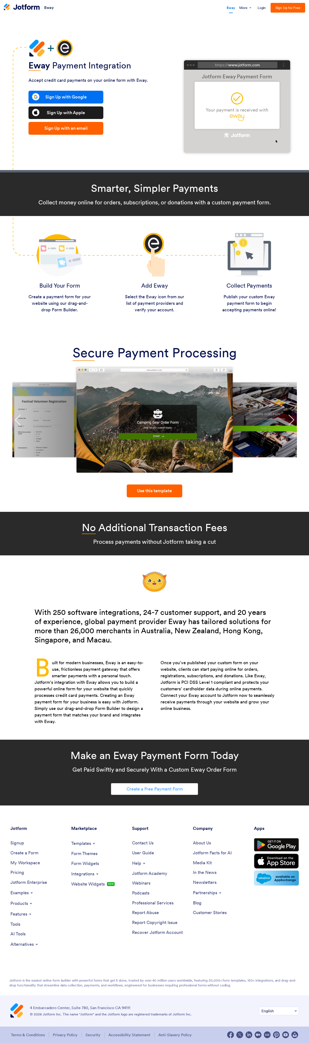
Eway (49, 7)
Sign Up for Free (287, 8)
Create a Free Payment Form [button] (154, 789)
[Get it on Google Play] (276, 845)
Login (262, 8)
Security (92, 1034)
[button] (18, 420)
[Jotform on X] (239, 1034)
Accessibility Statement (129, 1034)
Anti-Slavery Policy (175, 1034)
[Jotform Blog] (267, 1034)
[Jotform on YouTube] (285, 1034)
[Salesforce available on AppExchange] (276, 878)
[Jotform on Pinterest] (276, 1034)
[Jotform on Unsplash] (294, 1034)
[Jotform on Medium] (258, 1034)
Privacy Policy (65, 1034)
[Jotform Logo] (22, 7)
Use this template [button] (154, 490)
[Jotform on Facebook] (230, 1034)
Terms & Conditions (28, 1034)
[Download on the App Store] (276, 861)
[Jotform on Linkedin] (249, 1034)
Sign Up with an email (66, 128)
